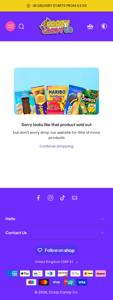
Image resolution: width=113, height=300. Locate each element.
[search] (21, 26)
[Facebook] (38, 198)
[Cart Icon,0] (90, 26)
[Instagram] (50, 198)
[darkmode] (103, 26)
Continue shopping (56, 146)
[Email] (75, 198)
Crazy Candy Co (63, 292)
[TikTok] (62, 198)
